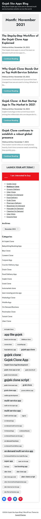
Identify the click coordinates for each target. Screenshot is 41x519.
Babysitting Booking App (12, 246)
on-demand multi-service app (13, 426)
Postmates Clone (8, 312)
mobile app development (11, 395)
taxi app (6, 466)
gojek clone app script (12, 370)
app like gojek (13, 334)
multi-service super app (10, 405)
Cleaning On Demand (15, 211)
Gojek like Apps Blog (15, 3)
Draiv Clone (6, 269)
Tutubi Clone (7, 316)
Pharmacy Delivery (14, 203)
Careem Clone (7, 255)
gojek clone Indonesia (10, 375)
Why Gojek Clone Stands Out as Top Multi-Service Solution (20, 70)
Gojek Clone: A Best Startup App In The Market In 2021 (19, 102)
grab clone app (10, 390)
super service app (23, 461)
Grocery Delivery (13, 189)
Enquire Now (12, 217)
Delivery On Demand (15, 195)
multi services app (10, 416)
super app (8, 461)
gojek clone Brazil (30, 370)
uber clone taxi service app (11, 487)
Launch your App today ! (20, 167)
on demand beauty (24, 431)
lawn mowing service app (12, 293)
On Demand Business (10, 307)
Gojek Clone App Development (16, 365)
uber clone (7, 472)
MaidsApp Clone (8, 297)
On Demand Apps (9, 431)
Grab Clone (11, 200)
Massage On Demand (15, 208)
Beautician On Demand (16, 206)
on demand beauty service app (13, 436)
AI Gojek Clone (8, 241)
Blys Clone (6, 251)
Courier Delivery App (10, 265)
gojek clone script (16, 380)
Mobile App (6, 302)
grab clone (27, 385)
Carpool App (7, 260)
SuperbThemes (20, 515)
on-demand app (9, 421)
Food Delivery (12, 197)
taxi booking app (21, 466)
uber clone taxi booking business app (15, 482)
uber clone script (28, 477)
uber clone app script (10, 477)
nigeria (24, 416)
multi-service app (12, 400)
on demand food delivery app (13, 446)
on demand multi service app (18, 451)
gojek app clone (28, 349)
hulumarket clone (9, 288)
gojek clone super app (10, 385)
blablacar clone (26, 339)
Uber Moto (11, 214)
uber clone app (21, 472)
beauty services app (10, 339)
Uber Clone (11, 192)
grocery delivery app (27, 390)
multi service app (12, 410)
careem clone (8, 344)
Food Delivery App (9, 274)
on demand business (11, 441)
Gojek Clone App (16, 360)
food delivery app (10, 350)
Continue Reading (11, 59)
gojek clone (12, 355)
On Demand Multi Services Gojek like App (15, 456)
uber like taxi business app (11, 492)
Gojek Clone (11, 184)
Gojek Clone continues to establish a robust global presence (17, 133)
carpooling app (21, 344)
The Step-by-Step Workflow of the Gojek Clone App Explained (20, 39)
